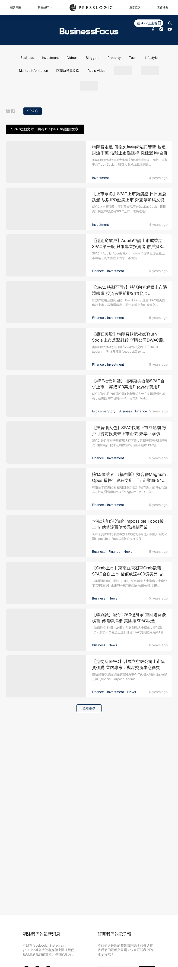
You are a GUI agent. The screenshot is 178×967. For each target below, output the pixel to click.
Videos (72, 58)
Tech (133, 58)
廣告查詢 (134, 7)
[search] (170, 23)
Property (114, 58)
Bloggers (92, 58)
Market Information (33, 70)
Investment (50, 58)
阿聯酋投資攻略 (67, 70)
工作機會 (162, 7)
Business (27, 58)
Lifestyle (151, 58)
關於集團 (15, 7)
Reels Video (96, 70)
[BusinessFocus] (89, 31)
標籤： (13, 110)
